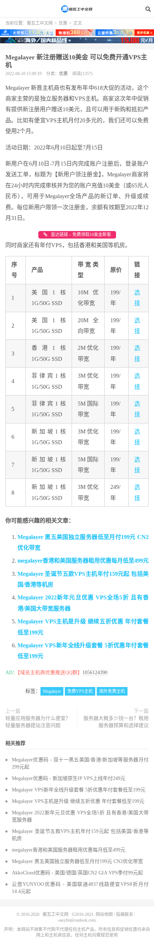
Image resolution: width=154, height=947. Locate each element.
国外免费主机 (112, 691)
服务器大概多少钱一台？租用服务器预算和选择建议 (116, 722)
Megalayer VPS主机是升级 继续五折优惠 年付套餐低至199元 (78, 801)
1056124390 (94, 672)
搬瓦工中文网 (77, 9)
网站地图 (104, 914)
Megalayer (52, 691)
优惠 (63, 23)
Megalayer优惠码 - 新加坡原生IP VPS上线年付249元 (68, 778)
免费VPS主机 (80, 691)
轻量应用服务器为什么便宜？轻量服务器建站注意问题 (38, 722)
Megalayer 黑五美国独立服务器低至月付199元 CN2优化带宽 (77, 861)
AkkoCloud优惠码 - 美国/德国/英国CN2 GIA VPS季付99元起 (77, 872)
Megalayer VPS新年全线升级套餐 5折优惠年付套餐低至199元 (78, 790)
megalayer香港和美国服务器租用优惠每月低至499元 (83, 561)
